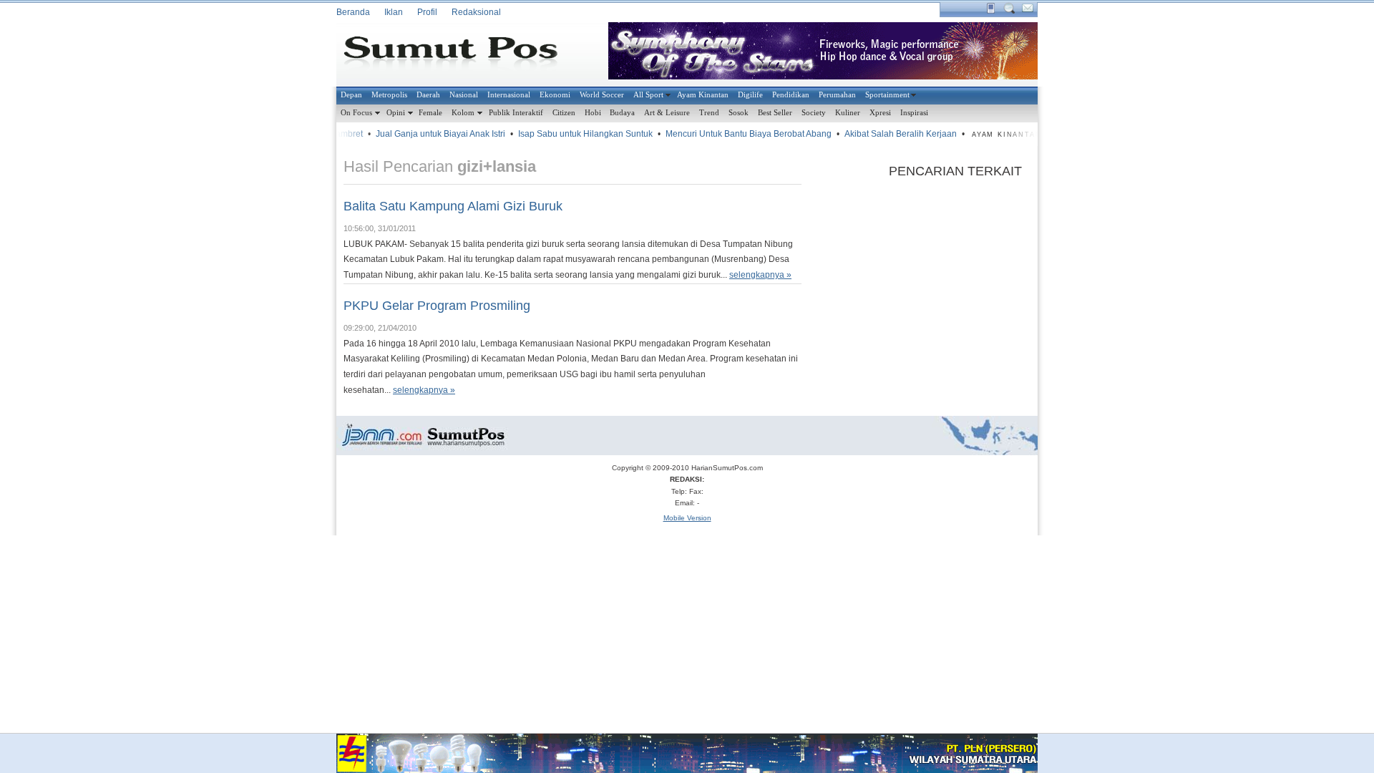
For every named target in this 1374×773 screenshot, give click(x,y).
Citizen (563, 112)
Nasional (463, 94)
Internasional (508, 94)
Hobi (593, 112)
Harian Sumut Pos (461, 54)
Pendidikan (790, 94)
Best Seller (775, 112)
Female (430, 112)
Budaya (622, 112)
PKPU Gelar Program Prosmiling (437, 305)
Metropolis (389, 94)
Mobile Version (687, 518)
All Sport (648, 94)
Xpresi (880, 112)
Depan (351, 94)
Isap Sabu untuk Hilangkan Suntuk (577, 134)
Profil (427, 12)
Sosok (739, 112)
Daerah (428, 94)
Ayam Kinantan (703, 94)
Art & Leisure (667, 112)
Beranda (353, 12)
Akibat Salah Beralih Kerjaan (893, 134)
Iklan (393, 12)
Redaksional (476, 12)
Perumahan (837, 94)
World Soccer (602, 94)
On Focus (356, 112)
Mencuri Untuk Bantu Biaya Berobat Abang (741, 134)
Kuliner (847, 112)
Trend (709, 112)
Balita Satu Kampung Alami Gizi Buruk (453, 206)
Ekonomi (555, 94)
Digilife (750, 94)
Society (814, 112)
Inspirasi (914, 112)
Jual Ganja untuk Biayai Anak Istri (432, 134)
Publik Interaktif (516, 112)
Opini (395, 112)
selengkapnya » (760, 275)
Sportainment (887, 94)
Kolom (463, 112)
